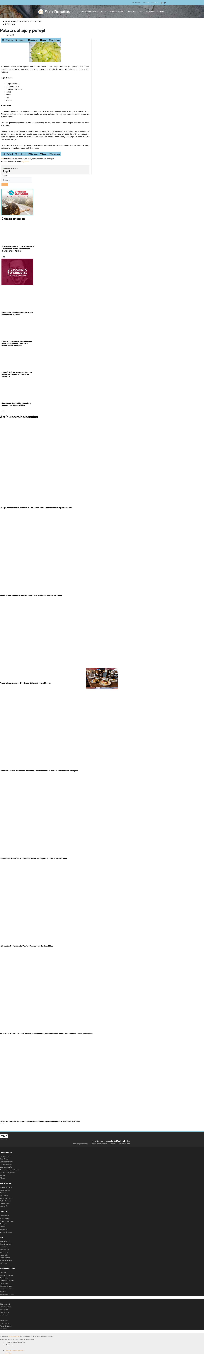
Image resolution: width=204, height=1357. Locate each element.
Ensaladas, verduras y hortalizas (23, 21)
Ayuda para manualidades (9, 1170)
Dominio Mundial (5, 1244)
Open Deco (4, 1159)
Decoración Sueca (6, 1162)
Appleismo (3, 1193)
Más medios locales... (7, 1294)
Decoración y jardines (7, 1172)
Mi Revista (3, 1263)
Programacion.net (6, 1187)
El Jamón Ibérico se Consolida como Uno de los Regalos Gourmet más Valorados (16, 374)
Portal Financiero (6, 1260)
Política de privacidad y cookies (15, 1342)
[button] (97, 11)
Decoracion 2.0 (5, 1156)
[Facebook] (162, 3)
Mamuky (3, 1227)
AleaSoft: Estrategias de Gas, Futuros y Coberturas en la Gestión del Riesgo (31, 595)
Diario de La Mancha (7, 1289)
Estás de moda (5, 1218)
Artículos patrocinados (80, 1144)
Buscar (4, 176)
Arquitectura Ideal (6, 1164)
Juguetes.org (4, 1249)
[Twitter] (165, 3)
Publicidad (146, 2)
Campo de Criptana (7, 1281)
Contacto (154, 2)
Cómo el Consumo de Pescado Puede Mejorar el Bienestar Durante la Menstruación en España (16, 343)
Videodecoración (6, 1167)
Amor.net (3, 1224)
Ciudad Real (4, 1283)
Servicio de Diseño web (99, 1144)
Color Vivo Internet (14, 1336)
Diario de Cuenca (6, 1286)
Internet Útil (4, 1206)
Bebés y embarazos (7, 1221)
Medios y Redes (123, 1141)
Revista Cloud (5, 1204)
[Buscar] (4, 184)
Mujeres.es (3, 1229)
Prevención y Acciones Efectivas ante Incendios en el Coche (17, 313)
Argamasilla (4, 1278)
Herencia (3, 1291)
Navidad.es (4, 1247)
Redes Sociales (5, 1201)
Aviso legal (9, 1345)
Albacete (3, 1272)
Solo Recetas (4, 1216)
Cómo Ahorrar (5, 1258)
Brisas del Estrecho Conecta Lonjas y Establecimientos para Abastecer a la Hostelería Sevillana (40, 1121)
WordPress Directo (6, 1198)
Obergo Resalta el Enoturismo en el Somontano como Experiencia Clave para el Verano (17, 248)
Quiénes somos (136, 2)
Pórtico (2, 1178)
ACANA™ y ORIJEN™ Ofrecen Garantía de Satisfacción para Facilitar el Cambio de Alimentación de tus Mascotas (46, 1034)
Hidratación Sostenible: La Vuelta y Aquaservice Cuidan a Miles (16, 404)
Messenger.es (5, 1190)
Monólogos (4, 1252)
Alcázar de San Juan (7, 1275)
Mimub (2, 1175)
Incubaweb (4, 1195)
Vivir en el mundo (6, 1232)
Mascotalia (3, 1255)
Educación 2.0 (5, 1241)
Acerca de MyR (124, 1144)
